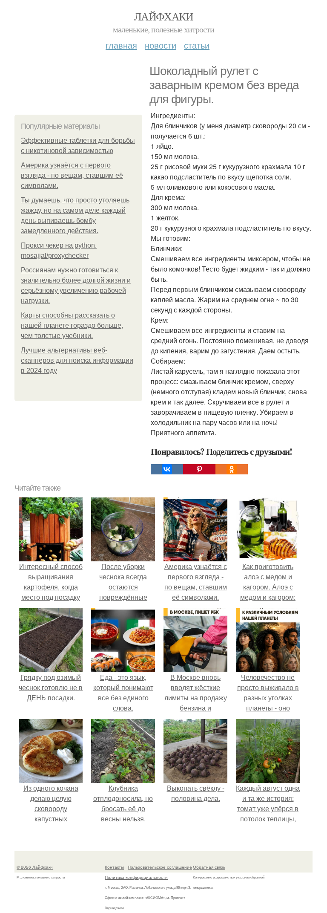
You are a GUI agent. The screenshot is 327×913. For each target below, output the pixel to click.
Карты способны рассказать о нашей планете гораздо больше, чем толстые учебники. (72, 325)
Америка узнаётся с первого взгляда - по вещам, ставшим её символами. (72, 175)
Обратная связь (209, 867)
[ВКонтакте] (167, 469)
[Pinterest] (199, 469)
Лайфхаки (163, 16)
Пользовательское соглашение (160, 867)
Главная (121, 45)
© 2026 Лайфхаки (35, 867)
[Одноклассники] (231, 469)
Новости (160, 45)
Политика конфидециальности (136, 877)
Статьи (196, 45)
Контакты (114, 867)
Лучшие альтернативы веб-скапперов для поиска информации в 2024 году (77, 360)
